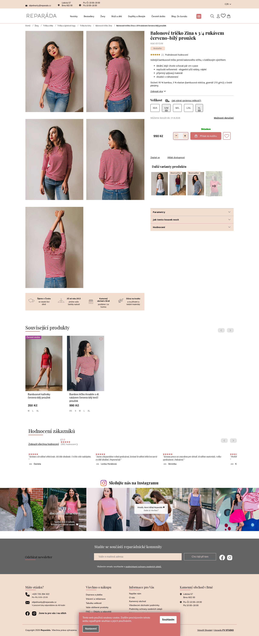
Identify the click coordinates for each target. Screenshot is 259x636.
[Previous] (221, 330)
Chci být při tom (200, 556)
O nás (132, 597)
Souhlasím (168, 619)
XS (70, 411)
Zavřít (166, 154)
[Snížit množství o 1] (176, 135)
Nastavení (91, 628)
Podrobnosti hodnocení (176, 54)
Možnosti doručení (224, 117)
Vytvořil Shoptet (204, 630)
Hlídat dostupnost (176, 157)
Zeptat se (155, 157)
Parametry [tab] (159, 212)
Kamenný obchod (137, 601)
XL (37, 411)
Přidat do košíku (208, 134)
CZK (227, 4)
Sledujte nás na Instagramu (133, 482)
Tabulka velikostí (94, 603)
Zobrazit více (156, 91)
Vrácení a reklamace (96, 599)
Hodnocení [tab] (159, 227)
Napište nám (135, 593)
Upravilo (224, 630)
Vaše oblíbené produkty (97, 607)
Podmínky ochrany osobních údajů (145, 609)
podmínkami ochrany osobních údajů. (144, 566)
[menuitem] (74, 16)
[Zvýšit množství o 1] (185, 135)
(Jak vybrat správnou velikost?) (186, 100)
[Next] (230, 330)
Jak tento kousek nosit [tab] (166, 219)
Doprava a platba (94, 594)
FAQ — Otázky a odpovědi (98, 611)
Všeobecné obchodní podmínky (144, 605)
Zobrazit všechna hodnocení (43, 444)
